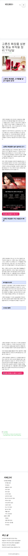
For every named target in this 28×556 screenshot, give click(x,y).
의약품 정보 (8, 483)
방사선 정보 (8, 509)
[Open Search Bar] (20, 5)
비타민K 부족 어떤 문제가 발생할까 (10, 542)
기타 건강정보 (5, 431)
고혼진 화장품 (5, 432)
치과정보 (7, 485)
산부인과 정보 (8, 496)
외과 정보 (7, 491)
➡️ (10, 214)
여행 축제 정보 (8, 520)
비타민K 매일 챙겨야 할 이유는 (9, 538)
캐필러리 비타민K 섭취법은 (8, 545)
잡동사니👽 (7, 516)
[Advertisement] (14, 24)
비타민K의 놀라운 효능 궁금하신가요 (11, 547)
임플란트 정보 (8, 487)
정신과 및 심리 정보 (10, 498)
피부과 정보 (8, 500)
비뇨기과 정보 (8, 507)
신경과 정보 (8, 505)
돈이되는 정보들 (9, 522)
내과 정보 (7, 489)
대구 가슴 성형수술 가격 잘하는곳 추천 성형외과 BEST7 (12, 434)
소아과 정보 (8, 494)
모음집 (6, 518)
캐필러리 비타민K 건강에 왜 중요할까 (11, 540)
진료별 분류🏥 (7, 480)
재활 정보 (7, 511)
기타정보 (7, 524)
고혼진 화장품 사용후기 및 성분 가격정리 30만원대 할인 (12, 435)
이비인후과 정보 (9, 502)
